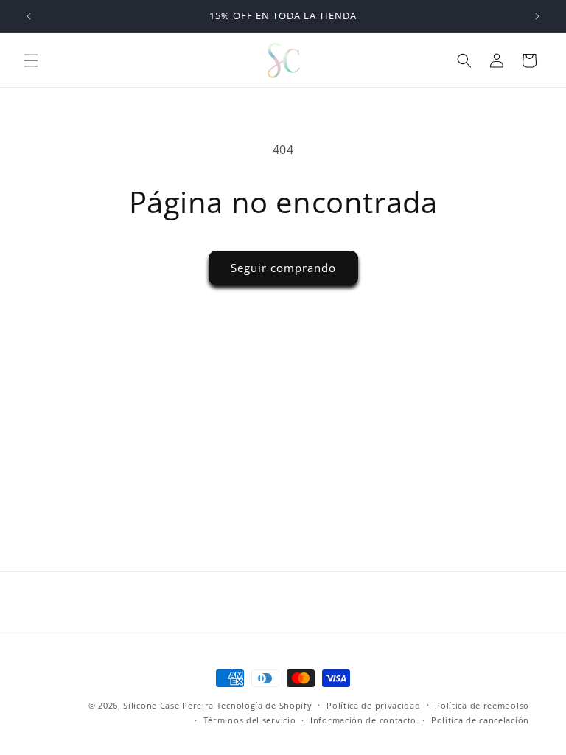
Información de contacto (363, 720)
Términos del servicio (249, 720)
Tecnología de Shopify (264, 705)
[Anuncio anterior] (29, 16)
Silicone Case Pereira (168, 705)
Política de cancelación (480, 720)
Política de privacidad (373, 705)
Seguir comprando (283, 267)
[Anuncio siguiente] (537, 16)
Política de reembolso (482, 705)
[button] (31, 60)
